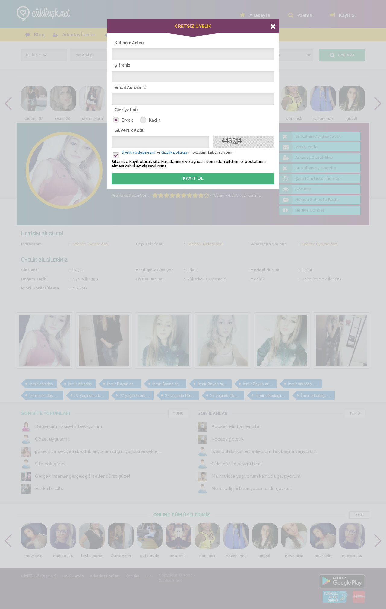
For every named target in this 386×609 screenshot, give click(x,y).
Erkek (127, 120)
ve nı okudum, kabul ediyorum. (179, 153)
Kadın (154, 120)
